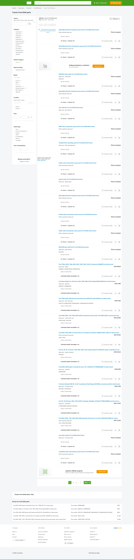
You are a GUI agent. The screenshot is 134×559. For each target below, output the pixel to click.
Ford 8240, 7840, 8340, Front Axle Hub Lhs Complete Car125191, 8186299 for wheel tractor (36, 515)
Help (13, 534)
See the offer (102, 471)
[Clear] (34, 22)
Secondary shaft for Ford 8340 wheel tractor (71, 435)
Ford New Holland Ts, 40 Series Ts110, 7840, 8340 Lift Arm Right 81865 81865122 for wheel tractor (87, 281)
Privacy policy (41, 534)
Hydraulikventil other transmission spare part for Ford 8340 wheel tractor (80, 46)
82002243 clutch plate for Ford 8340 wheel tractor (73, 74)
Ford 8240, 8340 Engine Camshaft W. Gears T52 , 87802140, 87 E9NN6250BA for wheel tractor (86, 367)
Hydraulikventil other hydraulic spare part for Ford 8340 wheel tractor (79, 29)
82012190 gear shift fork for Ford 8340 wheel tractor (74, 247)
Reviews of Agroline (43, 539)
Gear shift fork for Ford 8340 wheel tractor (71, 107)
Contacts (14, 537)
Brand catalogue (42, 542)
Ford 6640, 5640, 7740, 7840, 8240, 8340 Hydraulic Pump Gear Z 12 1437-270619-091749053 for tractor (88, 418)
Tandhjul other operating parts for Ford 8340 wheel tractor (76, 143)
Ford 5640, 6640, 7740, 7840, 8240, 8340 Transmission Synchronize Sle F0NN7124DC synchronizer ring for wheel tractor (94, 315)
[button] (115, 41)
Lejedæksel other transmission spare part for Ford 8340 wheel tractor (79, 451)
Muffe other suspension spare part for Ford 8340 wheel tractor (77, 126)
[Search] (36, 3)
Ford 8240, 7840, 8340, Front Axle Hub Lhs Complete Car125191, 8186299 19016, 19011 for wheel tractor (89, 332)
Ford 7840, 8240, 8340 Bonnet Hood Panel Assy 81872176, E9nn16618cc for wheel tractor (85, 298)
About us (14, 531)
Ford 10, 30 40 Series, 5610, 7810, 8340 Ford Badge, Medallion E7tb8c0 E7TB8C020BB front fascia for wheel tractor (92, 401)
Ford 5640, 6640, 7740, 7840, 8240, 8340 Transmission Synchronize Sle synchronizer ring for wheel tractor (39, 519)
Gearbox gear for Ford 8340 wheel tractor (71, 179)
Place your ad (98, 66)
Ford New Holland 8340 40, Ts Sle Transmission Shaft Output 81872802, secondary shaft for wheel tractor (89, 384)
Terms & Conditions (43, 531)
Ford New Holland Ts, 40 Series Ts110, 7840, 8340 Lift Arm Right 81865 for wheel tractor (35, 508)
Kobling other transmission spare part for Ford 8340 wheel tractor (78, 214)
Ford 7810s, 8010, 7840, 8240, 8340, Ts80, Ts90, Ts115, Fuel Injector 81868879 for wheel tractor (86, 264)
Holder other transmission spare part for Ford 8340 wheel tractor (77, 163)
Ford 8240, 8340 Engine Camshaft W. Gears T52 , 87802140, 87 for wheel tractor (33, 505)
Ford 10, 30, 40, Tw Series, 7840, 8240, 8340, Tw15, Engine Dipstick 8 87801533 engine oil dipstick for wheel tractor (92, 349)
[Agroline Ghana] (18, 2)
